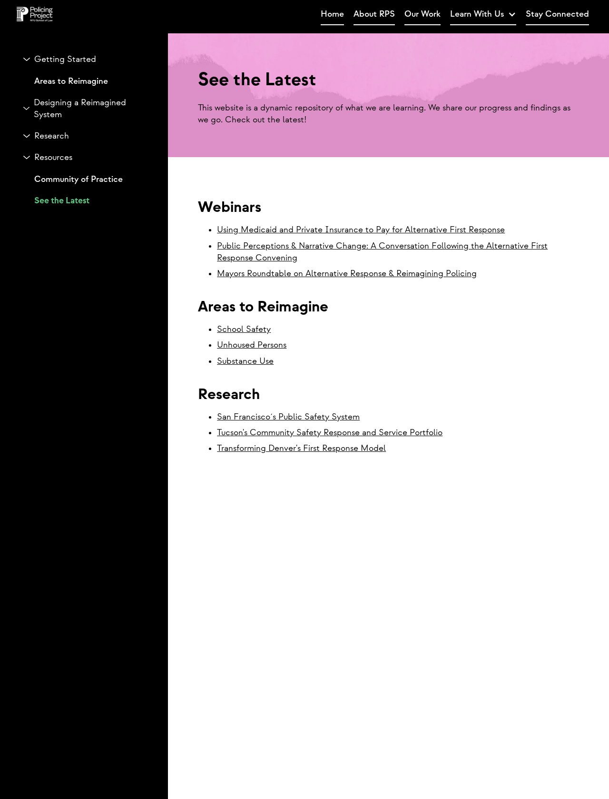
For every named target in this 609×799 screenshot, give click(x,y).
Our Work (422, 14)
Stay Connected (557, 14)
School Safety (244, 329)
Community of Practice (78, 179)
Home (332, 14)
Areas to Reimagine (71, 81)
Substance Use (245, 361)
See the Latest (61, 200)
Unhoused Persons (251, 345)
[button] (483, 14)
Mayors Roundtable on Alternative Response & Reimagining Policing (347, 274)
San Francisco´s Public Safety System (288, 417)
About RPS (374, 14)
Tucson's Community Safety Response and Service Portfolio (329, 433)
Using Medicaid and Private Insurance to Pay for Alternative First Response (361, 230)
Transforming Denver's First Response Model (301, 448)
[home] (185, 14)
